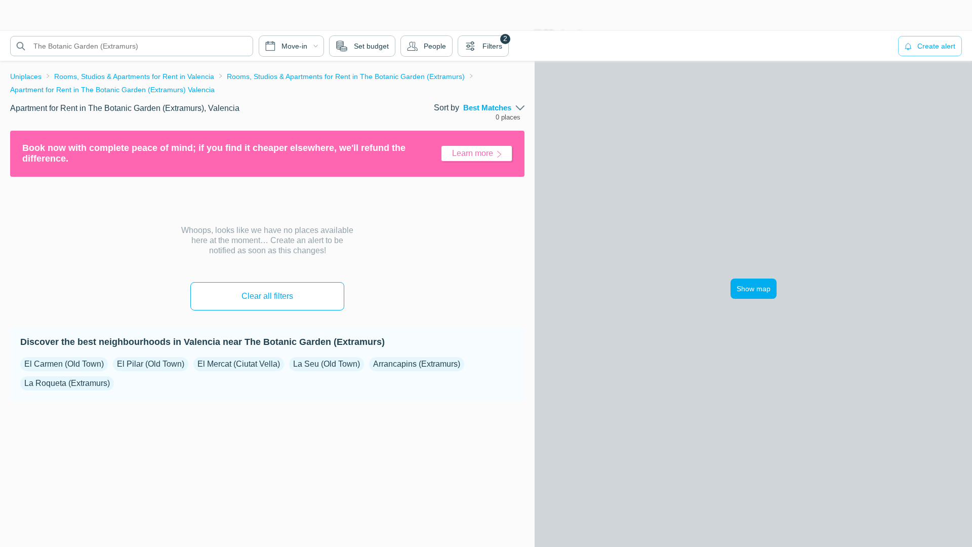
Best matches (487, 108)
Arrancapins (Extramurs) (416, 364)
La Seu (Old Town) (326, 364)
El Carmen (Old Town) (64, 364)
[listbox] (493, 108)
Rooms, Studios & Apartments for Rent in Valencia (134, 76)
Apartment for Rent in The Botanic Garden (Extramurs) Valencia (112, 90)
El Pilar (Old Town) (150, 364)
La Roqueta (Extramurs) (67, 383)
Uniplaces (26, 76)
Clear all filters (267, 296)
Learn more (472, 153)
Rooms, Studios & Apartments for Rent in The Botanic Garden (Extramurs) (346, 76)
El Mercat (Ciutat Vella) (238, 364)
